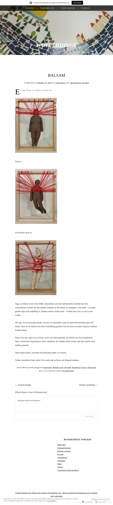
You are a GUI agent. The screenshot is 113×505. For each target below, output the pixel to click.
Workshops (61, 461)
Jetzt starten (77, 3)
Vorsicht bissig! (23, 385)
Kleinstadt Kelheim (64, 448)
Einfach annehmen (88, 385)
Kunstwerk (92, 367)
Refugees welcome (64, 451)
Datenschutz (85, 8)
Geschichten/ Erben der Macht (68, 470)
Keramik (85, 83)
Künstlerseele (58, 367)
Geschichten (29, 8)
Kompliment (76, 367)
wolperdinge (56, 45)
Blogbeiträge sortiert (47, 8)
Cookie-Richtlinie (51, 501)
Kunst (84, 367)
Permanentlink (68, 371)
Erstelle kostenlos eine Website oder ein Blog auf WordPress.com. (38, 493)
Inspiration (47, 367)
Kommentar (90, 416)
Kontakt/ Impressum (68, 8)
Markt (59, 464)
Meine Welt (61, 445)
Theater (60, 467)
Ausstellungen (75, 83)
